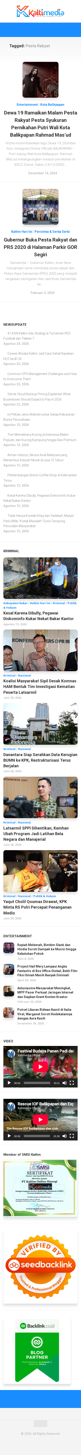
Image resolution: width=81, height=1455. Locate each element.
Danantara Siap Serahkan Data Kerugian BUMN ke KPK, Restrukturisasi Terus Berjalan (40, 760)
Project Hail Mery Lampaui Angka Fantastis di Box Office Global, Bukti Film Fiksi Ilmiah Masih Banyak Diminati (47, 971)
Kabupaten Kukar (15, 603)
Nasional (24, 675)
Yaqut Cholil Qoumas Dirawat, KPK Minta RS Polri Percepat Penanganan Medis (37, 907)
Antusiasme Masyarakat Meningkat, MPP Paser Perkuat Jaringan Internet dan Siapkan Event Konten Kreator (45, 992)
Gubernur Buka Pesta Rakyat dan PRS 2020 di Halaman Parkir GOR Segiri (40, 247)
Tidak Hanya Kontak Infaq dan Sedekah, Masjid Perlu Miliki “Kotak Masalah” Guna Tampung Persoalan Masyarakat (38, 521)
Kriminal (59, 603)
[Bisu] (64, 1083)
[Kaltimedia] (31, 30)
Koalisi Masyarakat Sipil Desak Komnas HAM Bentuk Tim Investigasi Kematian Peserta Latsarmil (39, 686)
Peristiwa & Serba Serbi (52, 231)
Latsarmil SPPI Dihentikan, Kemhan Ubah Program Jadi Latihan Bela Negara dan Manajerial (36, 834)
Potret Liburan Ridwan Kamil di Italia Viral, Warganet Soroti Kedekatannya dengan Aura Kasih (44, 1014)
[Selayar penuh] (72, 1083)
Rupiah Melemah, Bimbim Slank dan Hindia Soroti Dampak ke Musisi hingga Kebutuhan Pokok (46, 949)
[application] (40, 1067)
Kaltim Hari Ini (21, 231)
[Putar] (9, 1083)
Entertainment (27, 104)
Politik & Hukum (44, 896)
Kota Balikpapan (52, 104)
